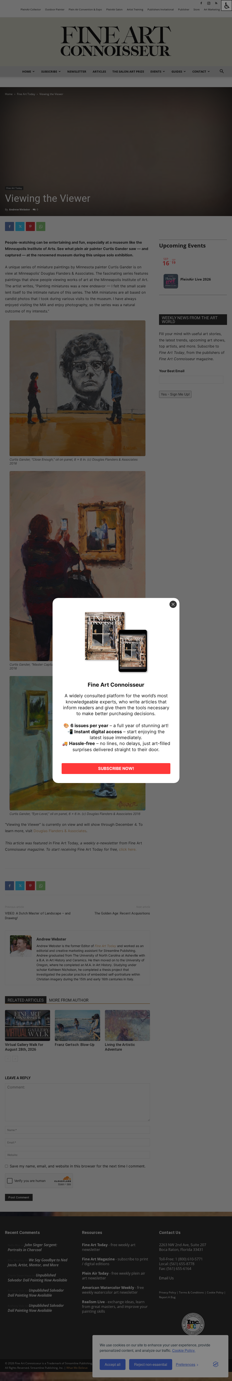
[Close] (173, 604)
